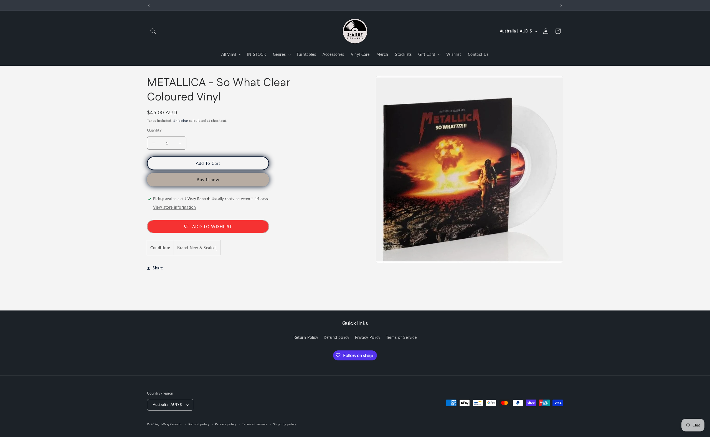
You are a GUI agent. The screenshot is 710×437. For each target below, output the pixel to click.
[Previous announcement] (149, 5)
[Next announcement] (561, 5)
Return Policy (305, 337)
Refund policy (336, 337)
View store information (174, 207)
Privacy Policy (368, 337)
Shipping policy (285, 424)
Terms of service (255, 424)
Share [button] (158, 268)
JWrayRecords (171, 424)
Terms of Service (401, 337)
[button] (153, 31)
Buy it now (208, 179)
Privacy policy (226, 424)
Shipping (180, 120)
